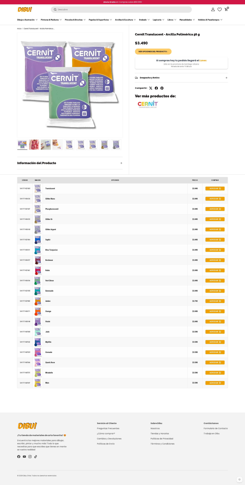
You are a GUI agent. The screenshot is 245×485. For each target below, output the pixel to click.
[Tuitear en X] (151, 88)
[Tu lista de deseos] (220, 9)
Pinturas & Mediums (50, 19)
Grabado (143, 19)
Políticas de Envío (106, 443)
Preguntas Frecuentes (108, 428)
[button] (226, 9)
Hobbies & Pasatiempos (208, 19)
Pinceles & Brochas (74, 19)
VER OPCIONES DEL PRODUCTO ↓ (153, 51)
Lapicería (157, 19)
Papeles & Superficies (99, 19)
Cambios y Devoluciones (109, 438)
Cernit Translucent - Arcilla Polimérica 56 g (39, 28)
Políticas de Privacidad (162, 438)
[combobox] (121, 9)
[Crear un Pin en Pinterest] (162, 88)
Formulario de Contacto (216, 428)
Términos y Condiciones (162, 443)
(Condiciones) (82, 2)
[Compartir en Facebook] (156, 88)
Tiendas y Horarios (160, 433)
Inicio (19, 28)
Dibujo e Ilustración (26, 19)
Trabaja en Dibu (211, 433)
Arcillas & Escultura (124, 19)
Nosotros (155, 428)
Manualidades (186, 19)
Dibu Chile (27, 476)
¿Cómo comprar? (106, 433)
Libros (170, 19)
